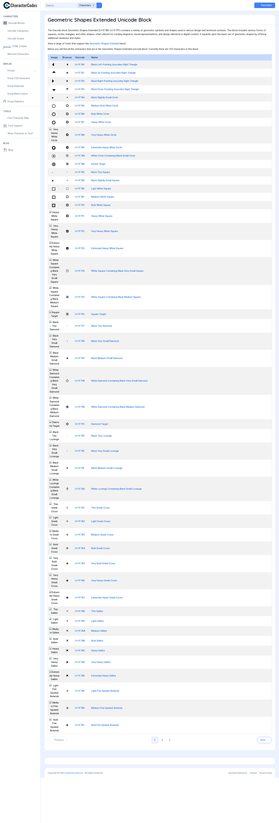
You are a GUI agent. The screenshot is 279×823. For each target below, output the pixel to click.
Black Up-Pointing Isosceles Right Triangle (113, 72)
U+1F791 (79, 216)
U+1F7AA (80, 630)
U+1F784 (79, 97)
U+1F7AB (80, 640)
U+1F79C (80, 424)
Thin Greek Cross (100, 507)
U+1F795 (79, 297)
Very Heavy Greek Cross (104, 580)
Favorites (266, 5)
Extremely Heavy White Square (107, 248)
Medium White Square (102, 196)
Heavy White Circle (101, 122)
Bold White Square (101, 205)
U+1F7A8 (80, 611)
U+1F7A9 (80, 621)
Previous (59, 739)
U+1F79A (80, 380)
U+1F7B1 (80, 725)
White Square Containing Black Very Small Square (117, 270)
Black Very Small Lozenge (105, 450)
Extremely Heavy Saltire (103, 675)
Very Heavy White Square (104, 231)
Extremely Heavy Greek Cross (107, 597)
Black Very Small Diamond (105, 341)
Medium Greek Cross (102, 534)
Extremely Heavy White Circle (106, 147)
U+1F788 (79, 134)
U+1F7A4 (80, 548)
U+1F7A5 (80, 563)
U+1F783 (79, 89)
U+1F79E (79, 450)
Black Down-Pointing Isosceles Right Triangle (115, 89)
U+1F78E (79, 188)
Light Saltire (97, 621)
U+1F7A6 (80, 580)
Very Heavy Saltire (100, 662)
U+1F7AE (80, 675)
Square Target (98, 314)
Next (262, 739)
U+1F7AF (80, 690)
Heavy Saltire (98, 650)
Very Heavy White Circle (103, 134)
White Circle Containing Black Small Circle (113, 155)
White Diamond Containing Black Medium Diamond (118, 406)
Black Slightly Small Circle (104, 97)
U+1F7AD (80, 662)
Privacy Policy (265, 773)
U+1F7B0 (80, 708)
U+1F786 (79, 113)
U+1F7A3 (80, 534)
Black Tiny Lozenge (101, 435)
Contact (253, 773)
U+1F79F (79, 468)
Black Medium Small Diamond (106, 358)
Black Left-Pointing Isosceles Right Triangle (114, 64)
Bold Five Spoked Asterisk (105, 725)
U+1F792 (79, 231)
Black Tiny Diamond (101, 325)
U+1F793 (79, 248)
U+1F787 (79, 122)
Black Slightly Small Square (105, 180)
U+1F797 (79, 325)
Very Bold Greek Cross (103, 563)
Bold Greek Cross (100, 548)
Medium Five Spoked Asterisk (106, 708)
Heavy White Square (101, 216)
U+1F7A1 (80, 507)
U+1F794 (79, 270)
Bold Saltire (97, 640)
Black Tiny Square (100, 172)
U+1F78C (80, 172)
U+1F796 (79, 314)
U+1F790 (79, 205)
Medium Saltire (99, 630)
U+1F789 (79, 147)
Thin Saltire (97, 611)
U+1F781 (79, 72)
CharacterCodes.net (74, 773)
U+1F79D (80, 435)
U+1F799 (79, 358)
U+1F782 (79, 81)
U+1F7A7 (80, 597)
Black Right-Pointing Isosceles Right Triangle (114, 81)
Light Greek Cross (100, 521)
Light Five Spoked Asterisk (105, 690)
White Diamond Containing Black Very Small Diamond (119, 380)
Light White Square (101, 188)
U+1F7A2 (80, 521)
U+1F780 (79, 64)
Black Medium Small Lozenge (106, 468)
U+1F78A (80, 155)
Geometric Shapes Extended (104, 43)
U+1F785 (79, 105)
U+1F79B (80, 406)
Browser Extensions (238, 773)
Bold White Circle (100, 113)
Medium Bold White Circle (104, 105)
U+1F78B (80, 163)
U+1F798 (79, 341)
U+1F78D (80, 180)
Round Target (98, 163)
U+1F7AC (80, 650)
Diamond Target (99, 424)
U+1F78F (79, 196)
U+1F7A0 (80, 488)
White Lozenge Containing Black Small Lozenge (116, 488)
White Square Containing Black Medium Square (116, 297)
